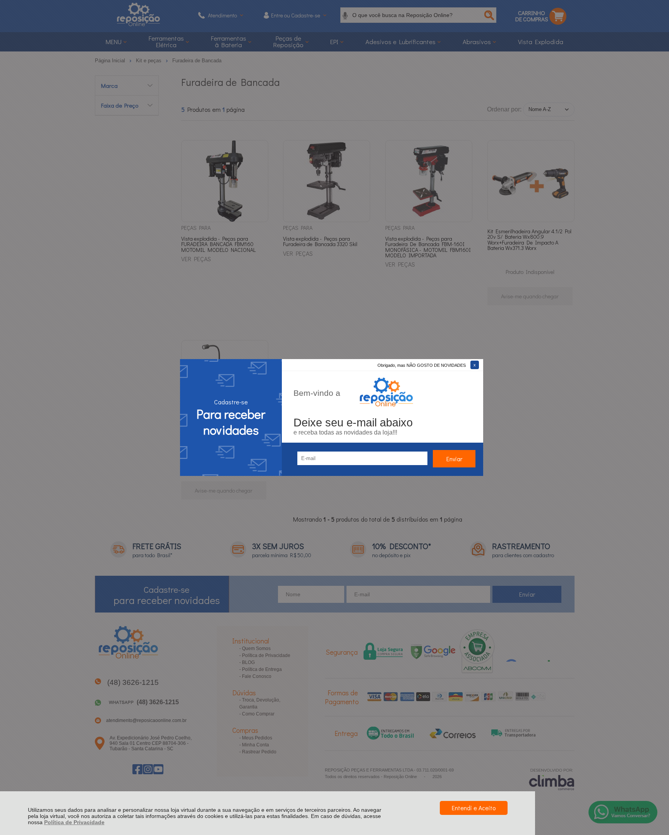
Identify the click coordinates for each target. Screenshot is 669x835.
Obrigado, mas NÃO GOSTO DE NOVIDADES (421, 365)
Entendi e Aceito (474, 808)
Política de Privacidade (74, 822)
